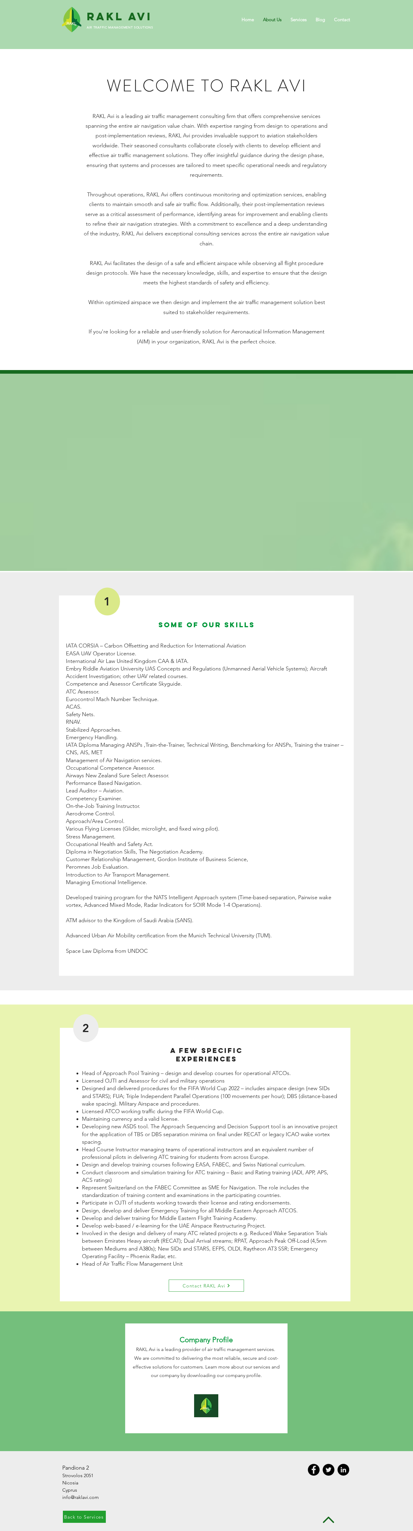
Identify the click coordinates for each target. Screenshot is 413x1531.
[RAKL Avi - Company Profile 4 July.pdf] (206, 1406)
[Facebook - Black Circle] (314, 1470)
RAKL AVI (119, 16)
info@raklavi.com (80, 1497)
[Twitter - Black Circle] (328, 1470)
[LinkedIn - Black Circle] (343, 1470)
